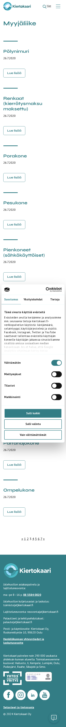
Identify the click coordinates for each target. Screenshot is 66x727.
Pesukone (15, 203)
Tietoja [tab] (55, 299)
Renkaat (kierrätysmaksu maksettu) (22, 104)
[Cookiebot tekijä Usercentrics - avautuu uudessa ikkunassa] (46, 289)
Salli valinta (33, 424)
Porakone (15, 156)
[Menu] (58, 6)
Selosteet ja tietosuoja (18, 707)
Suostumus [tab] (11, 299)
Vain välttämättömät (33, 435)
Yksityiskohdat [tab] (33, 299)
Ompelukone (18, 490)
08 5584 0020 (32, 595)
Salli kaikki (33, 413)
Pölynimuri (16, 51)
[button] (53, 717)
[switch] (56, 374)
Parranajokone (21, 443)
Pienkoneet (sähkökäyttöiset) (24, 252)
